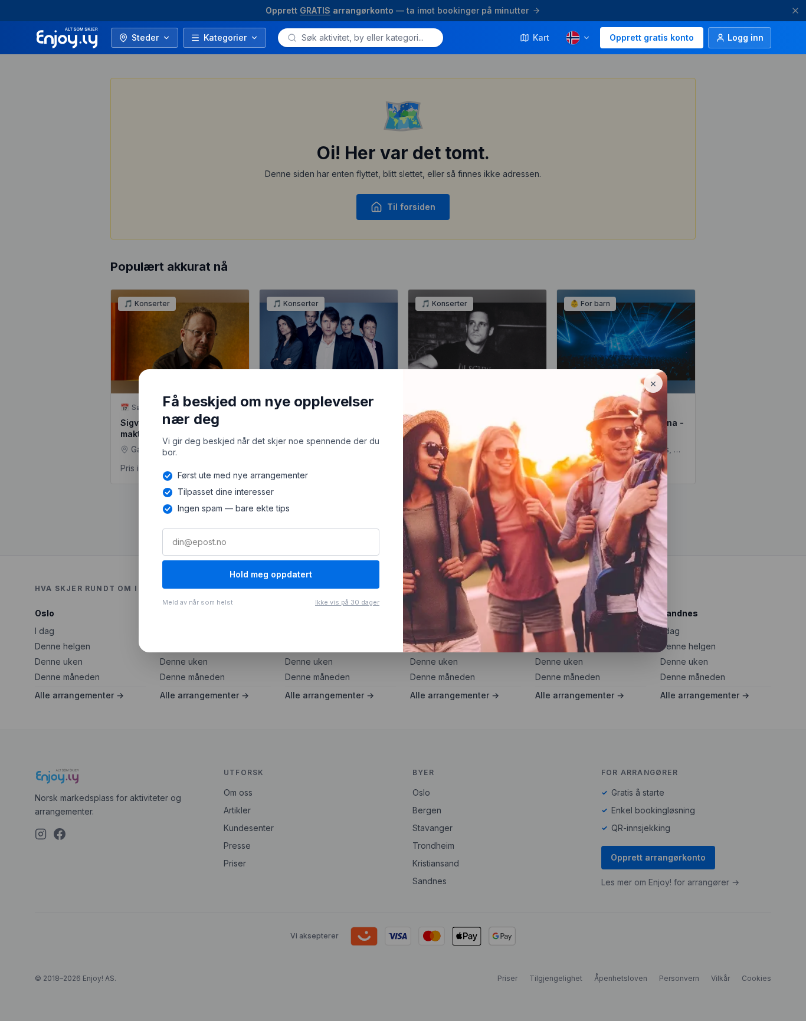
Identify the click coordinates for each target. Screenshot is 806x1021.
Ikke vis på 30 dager (347, 602)
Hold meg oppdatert (271, 574)
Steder (145, 37)
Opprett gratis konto (652, 37)
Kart (541, 37)
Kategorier (225, 37)
